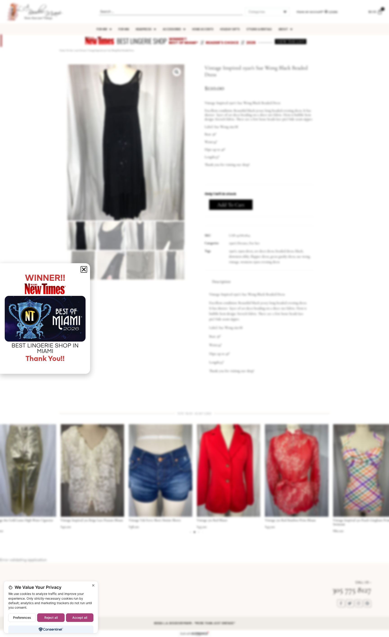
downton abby (239, 256)
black (299, 251)
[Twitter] (350, 603)
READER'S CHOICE (222, 42)
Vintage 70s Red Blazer (144, 520)
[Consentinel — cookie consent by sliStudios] (51, 629)
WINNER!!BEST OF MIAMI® (183, 40)
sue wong (303, 256)
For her (70, 50)
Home (62, 50)
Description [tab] (221, 281)
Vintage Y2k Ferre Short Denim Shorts (87, 520)
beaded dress (285, 251)
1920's (232, 251)
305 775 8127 (351, 590)
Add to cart (230, 205)
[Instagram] (358, 603)
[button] (177, 72)
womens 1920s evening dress (260, 262)
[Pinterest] (367, 603)
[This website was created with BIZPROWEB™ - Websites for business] (194, 634)
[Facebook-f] (341, 603)
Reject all (51, 617)
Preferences (22, 617)
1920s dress (245, 251)
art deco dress (264, 251)
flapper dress (260, 256)
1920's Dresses (80, 50)
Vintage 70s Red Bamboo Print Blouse (222, 520)
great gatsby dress (282, 256)
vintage (234, 262)
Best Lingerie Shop (142, 41)
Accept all (79, 617)
